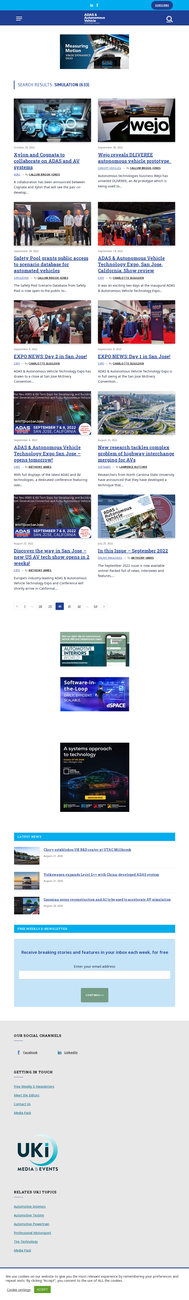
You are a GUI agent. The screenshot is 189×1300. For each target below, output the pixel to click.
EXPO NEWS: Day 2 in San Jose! (50, 356)
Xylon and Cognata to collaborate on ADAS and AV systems (47, 161)
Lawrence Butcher (133, 466)
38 (40, 606)
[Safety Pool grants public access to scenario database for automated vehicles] (52, 223)
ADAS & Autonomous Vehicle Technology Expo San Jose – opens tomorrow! (47, 453)
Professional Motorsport (32, 1233)
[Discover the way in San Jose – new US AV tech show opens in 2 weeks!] (52, 516)
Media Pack (22, 1113)
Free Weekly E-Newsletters (34, 1086)
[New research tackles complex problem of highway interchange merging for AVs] (136, 413)
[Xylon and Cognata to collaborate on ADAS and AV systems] (52, 120)
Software (104, 466)
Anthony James (40, 466)
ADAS (17, 174)
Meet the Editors (26, 1095)
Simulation (21, 277)
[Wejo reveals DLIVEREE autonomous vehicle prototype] (136, 120)
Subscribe (162, 5)
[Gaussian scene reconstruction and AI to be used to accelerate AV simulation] (26, 905)
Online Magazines (110, 557)
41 (69, 606)
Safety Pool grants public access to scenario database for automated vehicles (51, 264)
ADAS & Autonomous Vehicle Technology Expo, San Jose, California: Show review (131, 264)
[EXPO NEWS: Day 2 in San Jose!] (52, 322)
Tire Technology (26, 1241)
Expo (101, 277)
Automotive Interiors (30, 1206)
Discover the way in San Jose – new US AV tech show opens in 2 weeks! (51, 557)
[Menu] (19, 18)
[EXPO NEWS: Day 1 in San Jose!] (136, 322)
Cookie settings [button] (19, 1290)
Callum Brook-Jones (44, 174)
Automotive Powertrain (31, 1224)
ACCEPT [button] (42, 1289)
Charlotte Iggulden (128, 277)
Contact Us (22, 1104)
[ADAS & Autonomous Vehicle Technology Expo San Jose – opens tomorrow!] (52, 413)
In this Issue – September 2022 (133, 551)
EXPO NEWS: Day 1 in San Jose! (134, 356)
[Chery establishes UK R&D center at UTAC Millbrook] (26, 856)
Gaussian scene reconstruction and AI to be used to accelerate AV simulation (107, 899)
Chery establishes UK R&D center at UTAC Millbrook (87, 849)
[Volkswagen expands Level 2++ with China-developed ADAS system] (26, 880)
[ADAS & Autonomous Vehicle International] (94, 18)
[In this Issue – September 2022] (136, 516)
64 (95, 606)
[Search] (169, 18)
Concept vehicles (109, 168)
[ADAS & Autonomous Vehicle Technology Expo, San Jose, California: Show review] (136, 223)
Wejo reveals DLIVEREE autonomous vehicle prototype (134, 158)
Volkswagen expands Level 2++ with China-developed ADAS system (101, 874)
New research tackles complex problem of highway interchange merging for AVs (136, 453)
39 (50, 606)
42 (79, 606)
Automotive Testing (29, 1215)
